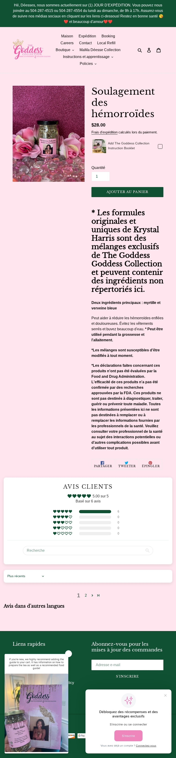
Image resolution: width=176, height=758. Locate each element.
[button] (63, 511)
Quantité (98, 168)
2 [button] (86, 595)
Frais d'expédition (104, 132)
